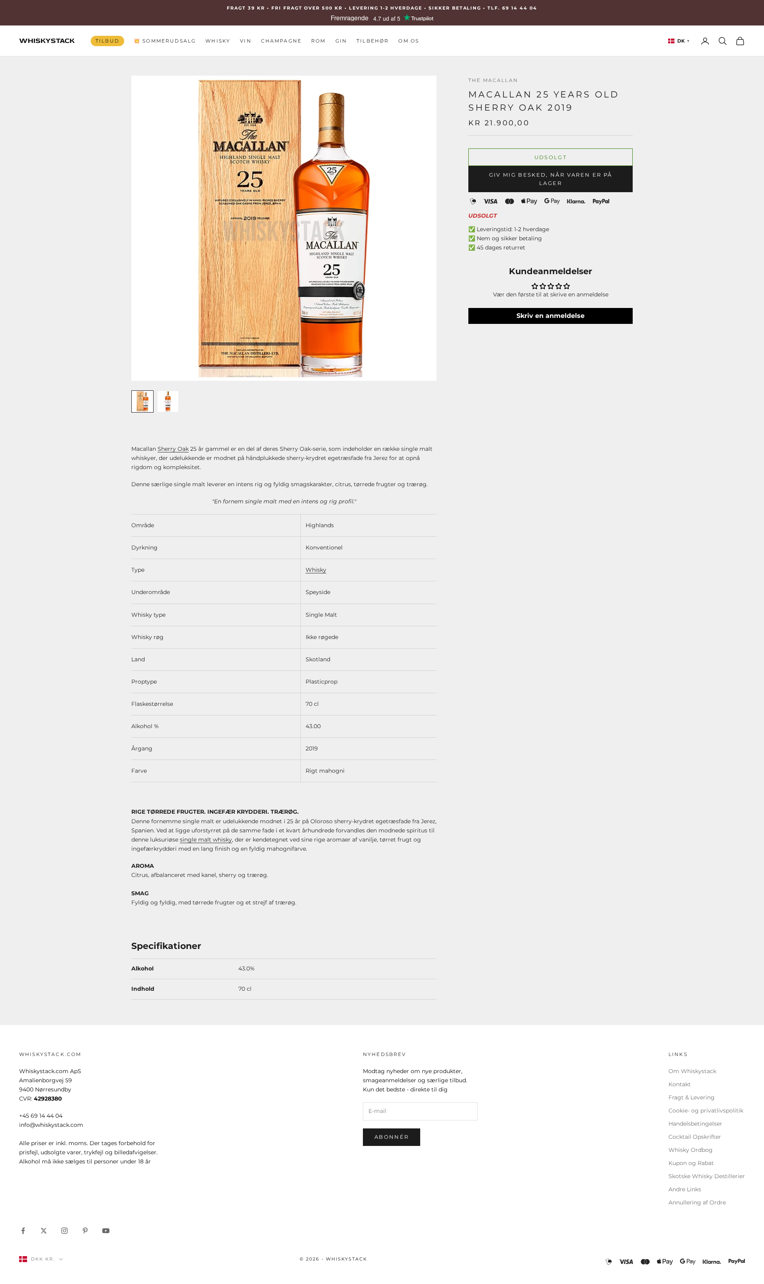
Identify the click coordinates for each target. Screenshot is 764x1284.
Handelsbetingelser (695, 1123)
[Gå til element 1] (142, 401)
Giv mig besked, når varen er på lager (550, 178)
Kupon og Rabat (691, 1163)
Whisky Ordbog (690, 1149)
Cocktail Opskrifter (694, 1136)
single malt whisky (206, 839)
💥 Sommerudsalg (165, 41)
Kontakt (679, 1084)
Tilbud (107, 41)
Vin (245, 41)
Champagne (281, 41)
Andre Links (684, 1189)
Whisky (217, 41)
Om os (408, 41)
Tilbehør (373, 41)
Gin (341, 41)
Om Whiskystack (692, 1071)
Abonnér (391, 1137)
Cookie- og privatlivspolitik (705, 1110)
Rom (318, 41)
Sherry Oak (173, 448)
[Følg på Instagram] (64, 1231)
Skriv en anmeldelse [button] (550, 316)
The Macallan (493, 80)
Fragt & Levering (691, 1097)
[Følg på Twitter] (44, 1231)
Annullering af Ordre (697, 1202)
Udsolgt (550, 157)
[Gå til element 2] (168, 401)
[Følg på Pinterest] (85, 1231)
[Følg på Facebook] (23, 1231)
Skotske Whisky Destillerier (706, 1176)
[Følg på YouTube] (106, 1231)
